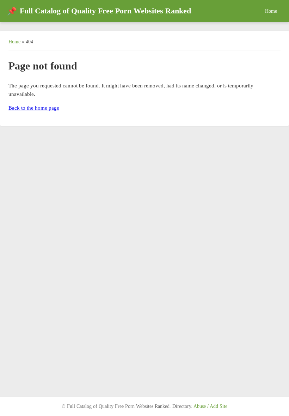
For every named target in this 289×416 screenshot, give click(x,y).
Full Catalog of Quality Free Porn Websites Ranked (99, 11)
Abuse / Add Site (210, 406)
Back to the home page (33, 108)
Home (271, 11)
